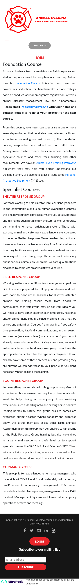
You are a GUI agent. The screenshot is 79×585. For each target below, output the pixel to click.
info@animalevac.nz (34, 106)
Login (39, 541)
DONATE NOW (39, 45)
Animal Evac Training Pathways (56, 162)
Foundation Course (28, 83)
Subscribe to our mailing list (39, 549)
